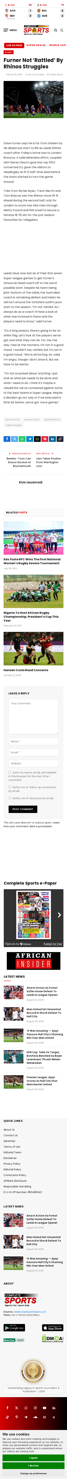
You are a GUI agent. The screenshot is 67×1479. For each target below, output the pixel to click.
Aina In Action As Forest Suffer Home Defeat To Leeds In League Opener (42, 991)
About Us (9, 1129)
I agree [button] (33, 1457)
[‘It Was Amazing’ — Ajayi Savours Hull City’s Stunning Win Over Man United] (13, 1035)
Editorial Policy (12, 1169)
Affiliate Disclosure (15, 1181)
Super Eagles (36, 45)
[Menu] (10, 30)
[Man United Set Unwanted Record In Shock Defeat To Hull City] (13, 1014)
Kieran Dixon (32, 419)
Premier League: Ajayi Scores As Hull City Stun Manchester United (42, 1081)
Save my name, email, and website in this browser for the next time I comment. (32, 776)
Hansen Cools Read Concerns (26, 670)
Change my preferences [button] (33, 1473)
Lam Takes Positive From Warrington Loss (48, 462)
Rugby (8, 52)
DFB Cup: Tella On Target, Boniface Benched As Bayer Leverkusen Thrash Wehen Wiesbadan (44, 1057)
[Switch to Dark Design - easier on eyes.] (61, 30)
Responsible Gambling (17, 1186)
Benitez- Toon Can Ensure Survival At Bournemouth (19, 462)
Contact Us (11, 1135)
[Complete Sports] (37, 30)
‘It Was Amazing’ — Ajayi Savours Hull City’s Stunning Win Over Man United (45, 1034)
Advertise (9, 1141)
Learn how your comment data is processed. (32, 824)
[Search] (55, 30)
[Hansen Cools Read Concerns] (33, 648)
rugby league (13, 425)
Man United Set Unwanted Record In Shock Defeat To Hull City (44, 1012)
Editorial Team (12, 1152)
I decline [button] (33, 1465)
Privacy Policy (12, 1164)
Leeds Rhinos (52, 419)
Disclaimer (10, 1158)
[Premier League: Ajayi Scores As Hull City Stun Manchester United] (13, 1082)
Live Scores (14, 45)
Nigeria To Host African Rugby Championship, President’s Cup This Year (31, 617)
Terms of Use (12, 1146)
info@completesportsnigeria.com (30, 1312)
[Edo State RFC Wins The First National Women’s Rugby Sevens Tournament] (33, 538)
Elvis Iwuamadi (30, 482)
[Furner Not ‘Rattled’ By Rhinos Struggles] (33, 117)
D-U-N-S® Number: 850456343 (23, 1192)
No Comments (36, 74)
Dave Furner (12, 419)
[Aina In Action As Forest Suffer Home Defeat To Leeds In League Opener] (13, 992)
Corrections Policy (15, 1175)
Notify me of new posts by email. (33, 798)
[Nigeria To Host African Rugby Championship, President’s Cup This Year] (33, 591)
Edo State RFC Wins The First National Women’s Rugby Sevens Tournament (32, 561)
